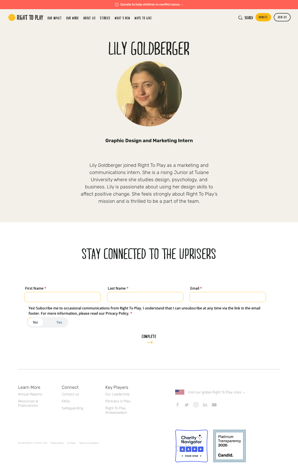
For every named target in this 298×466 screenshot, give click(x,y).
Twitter (186, 404)
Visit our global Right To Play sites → (217, 392)
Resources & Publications (28, 403)
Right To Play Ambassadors (116, 410)
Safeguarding (72, 408)
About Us (89, 18)
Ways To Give (143, 18)
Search (249, 17)
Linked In (205, 404)
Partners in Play (118, 401)
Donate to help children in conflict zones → (151, 4)
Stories (105, 18)
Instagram (196, 404)
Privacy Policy (57, 443)
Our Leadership (117, 394)
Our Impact (55, 18)
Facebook (177, 404)
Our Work (72, 18)
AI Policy (71, 443)
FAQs (66, 401)
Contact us (70, 394)
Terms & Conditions (89, 443)
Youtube (214, 404)
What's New (122, 18)
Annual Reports (30, 394)
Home (25, 17)
